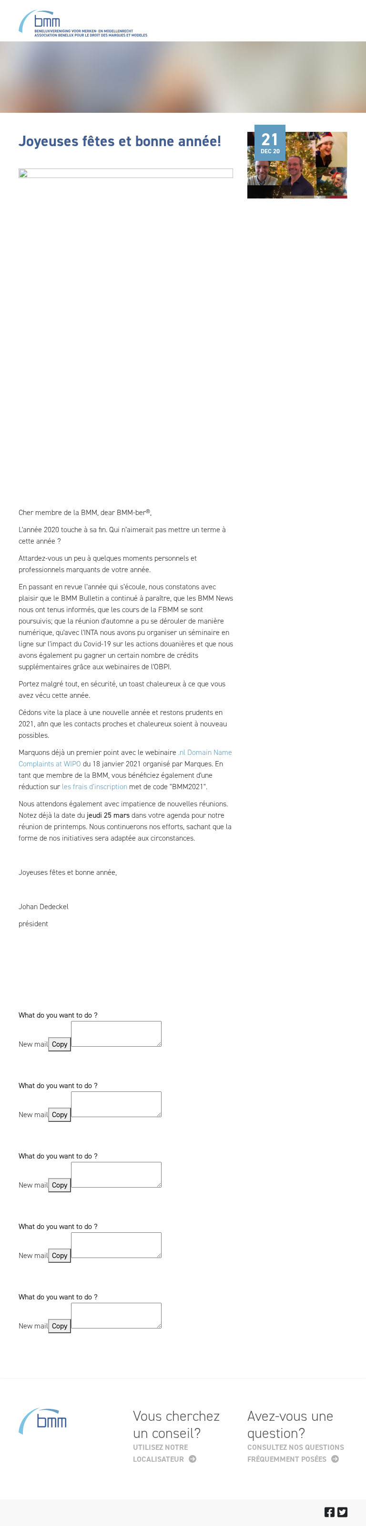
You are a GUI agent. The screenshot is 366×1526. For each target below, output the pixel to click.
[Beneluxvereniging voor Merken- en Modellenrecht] (83, 25)
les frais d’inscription (94, 787)
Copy (59, 1044)
